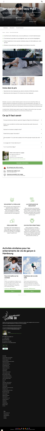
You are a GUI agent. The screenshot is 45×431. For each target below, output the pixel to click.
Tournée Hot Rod (5, 403)
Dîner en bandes (5, 394)
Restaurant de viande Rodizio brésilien (8, 361)
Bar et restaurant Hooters (6, 374)
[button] (41, 62)
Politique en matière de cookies (30, 429)
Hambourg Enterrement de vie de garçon (14, 325)
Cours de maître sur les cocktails (7, 357)
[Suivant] (21, 265)
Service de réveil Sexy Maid (7, 383)
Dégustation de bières (6, 395)
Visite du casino (5, 369)
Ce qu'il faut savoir (19, 27)
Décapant (5, 416)
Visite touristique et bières (7, 378)
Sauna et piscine (5, 396)
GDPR (23, 429)
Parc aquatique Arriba (6, 365)
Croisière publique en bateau (7, 375)
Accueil (4, 32)
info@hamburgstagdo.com (15, 154)
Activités (7, 32)
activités (4, 355)
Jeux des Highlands (5, 360)
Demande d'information (22, 163)
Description (12, 27)
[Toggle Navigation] (42, 1)
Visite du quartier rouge (6, 373)
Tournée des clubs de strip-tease (7, 390)
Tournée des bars (6, 414)
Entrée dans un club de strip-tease (8, 387)
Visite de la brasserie (6, 362)
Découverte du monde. (16, 328)
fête (4, 411)
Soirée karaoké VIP (6, 415)
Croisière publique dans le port (7, 377)
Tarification (5, 27)
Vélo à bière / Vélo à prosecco (7, 382)
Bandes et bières (5, 404)
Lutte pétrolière (5, 386)
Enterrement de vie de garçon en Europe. (14, 327)
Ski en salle (4, 379)
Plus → (12, 291)
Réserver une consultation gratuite (17, 157)
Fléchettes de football (6, 392)
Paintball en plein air (6, 399)
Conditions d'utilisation (18, 429)
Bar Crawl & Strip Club (6, 391)
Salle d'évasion (5, 370)
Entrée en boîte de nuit (6, 366)
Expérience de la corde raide (7, 358)
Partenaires (12, 429)
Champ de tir (4, 400)
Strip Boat (5, 418)
